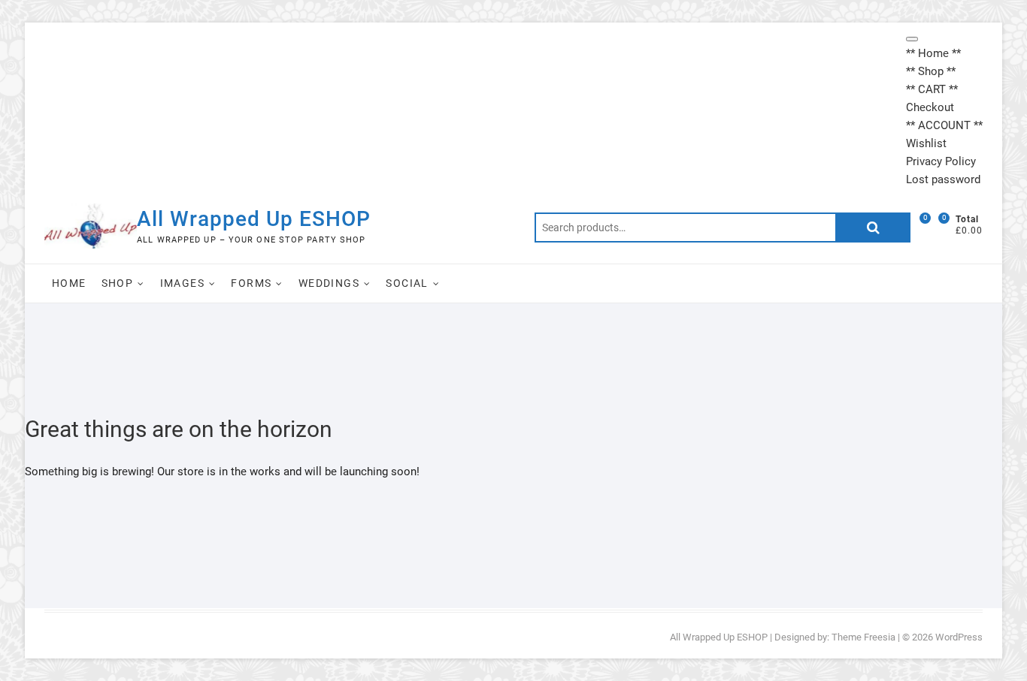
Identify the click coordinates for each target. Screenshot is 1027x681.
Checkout (930, 107)
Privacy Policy (941, 161)
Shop (117, 283)
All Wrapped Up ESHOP (254, 218)
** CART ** (932, 89)
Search (872, 227)
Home (69, 283)
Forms (251, 283)
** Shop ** (931, 71)
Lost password (943, 179)
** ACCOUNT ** (944, 125)
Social (407, 283)
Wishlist (926, 143)
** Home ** (933, 53)
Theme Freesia (863, 637)
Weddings (328, 283)
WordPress (959, 637)
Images (182, 283)
